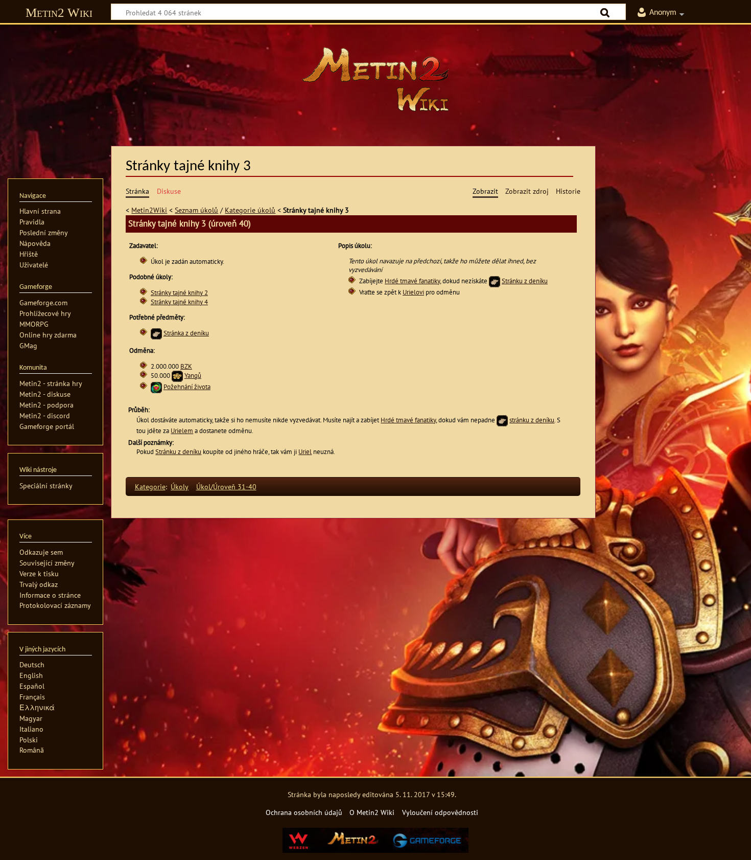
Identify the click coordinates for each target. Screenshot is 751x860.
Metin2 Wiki (59, 12)
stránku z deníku (531, 420)
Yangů (192, 375)
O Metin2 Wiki (371, 812)
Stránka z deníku (186, 333)
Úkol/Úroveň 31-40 (226, 486)
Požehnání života (186, 386)
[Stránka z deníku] (494, 281)
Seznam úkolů (196, 210)
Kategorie (150, 486)
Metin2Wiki (149, 210)
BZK (186, 366)
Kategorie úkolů (250, 210)
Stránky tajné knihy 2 (179, 292)
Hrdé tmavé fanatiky (412, 281)
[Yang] (177, 375)
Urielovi (413, 292)
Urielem (182, 430)
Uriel (305, 451)
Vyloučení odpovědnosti (440, 812)
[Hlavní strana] (375, 79)
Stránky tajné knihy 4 (179, 302)
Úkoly (180, 486)
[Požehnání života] (156, 386)
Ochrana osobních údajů (304, 812)
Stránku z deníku (525, 281)
